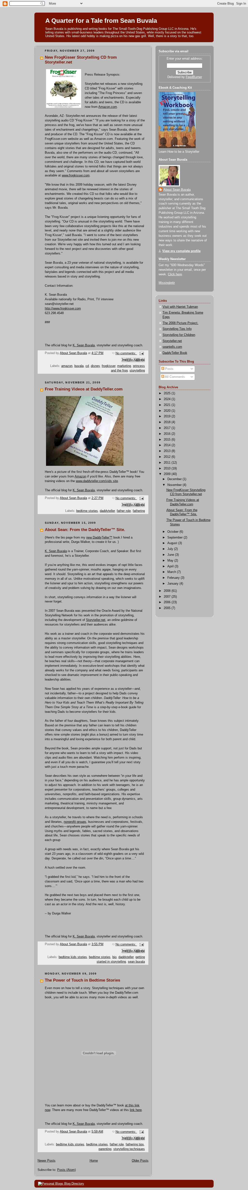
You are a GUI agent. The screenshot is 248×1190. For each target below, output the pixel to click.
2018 (167, 422)
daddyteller (107, 511)
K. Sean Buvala (84, 345)
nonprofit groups (75, 822)
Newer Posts (46, 1160)
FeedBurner (194, 77)
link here (136, 1110)
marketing (124, 366)
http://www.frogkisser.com (63, 308)
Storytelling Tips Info (177, 329)
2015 (167, 439)
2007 (167, 596)
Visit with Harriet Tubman (180, 307)
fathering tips (135, 1144)
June (171, 554)
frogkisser (108, 366)
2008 (167, 591)
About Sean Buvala (177, 189)
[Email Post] (141, 353)
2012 (167, 457)
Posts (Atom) (66, 1170)
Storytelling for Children (179, 335)
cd (87, 366)
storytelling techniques (129, 1149)
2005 (167, 608)
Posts (168, 369)
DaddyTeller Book (175, 353)
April (171, 566)
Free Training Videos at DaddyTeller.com (84, 389)
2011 (167, 462)
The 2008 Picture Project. (180, 323)
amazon (66, 366)
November (175, 485)
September (175, 537)
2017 (167, 428)
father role (124, 511)
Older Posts (140, 1160)
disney (95, 366)
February (174, 577)
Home (94, 1160)
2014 (167, 445)
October (173, 531)
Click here (175, 274)
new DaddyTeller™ (99, 537)
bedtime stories (87, 511)
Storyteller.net (95, 620)
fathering (139, 511)
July (170, 549)
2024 (167, 399)
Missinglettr (167, 283)
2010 (167, 468)
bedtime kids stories (73, 957)
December (175, 479)
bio (114, 957)
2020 (167, 411)
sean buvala (136, 961)
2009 (167, 474)
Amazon (80, 476)
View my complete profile (181, 251)
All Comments (174, 377)
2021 (167, 405)
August (172, 543)
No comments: (126, 353)
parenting (105, 1149)
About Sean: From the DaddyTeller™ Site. (85, 529)
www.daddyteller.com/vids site (97, 481)
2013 (167, 451)
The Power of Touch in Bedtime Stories (82, 980)
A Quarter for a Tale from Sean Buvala (101, 20)
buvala (79, 366)
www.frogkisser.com (76, 175)
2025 (167, 393)
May (170, 560)
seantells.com (172, 347)
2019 (167, 416)
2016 (167, 434)
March (172, 572)
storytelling (137, 370)
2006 (167, 602)
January (173, 583)
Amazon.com (107, 107)
